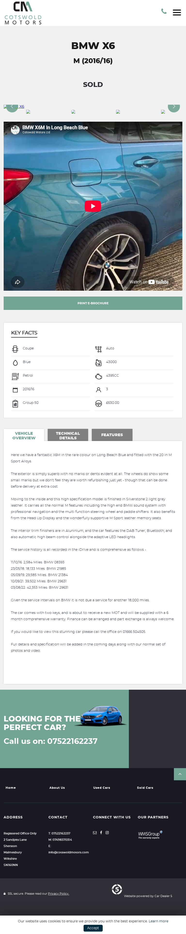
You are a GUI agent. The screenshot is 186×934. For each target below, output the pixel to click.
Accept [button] (93, 928)
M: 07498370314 (60, 839)
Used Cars (101, 787)
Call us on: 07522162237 (51, 741)
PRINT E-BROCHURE (93, 303)
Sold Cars (145, 787)
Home (11, 787)
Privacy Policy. (58, 893)
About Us (57, 787)
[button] (180, 774)
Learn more (158, 921)
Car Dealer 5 (163, 896)
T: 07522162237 (59, 833)
